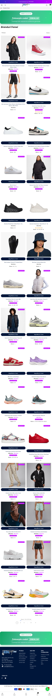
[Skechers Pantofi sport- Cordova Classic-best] (13, 128)
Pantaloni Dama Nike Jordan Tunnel (13, 493)
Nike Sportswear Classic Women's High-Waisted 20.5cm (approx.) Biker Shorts (13, 105)
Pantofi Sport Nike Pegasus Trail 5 (13, 609)
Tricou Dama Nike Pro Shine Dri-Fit (13, 531)
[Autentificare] (46, 5)
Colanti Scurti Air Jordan (39, 570)
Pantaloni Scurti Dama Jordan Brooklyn (39, 531)
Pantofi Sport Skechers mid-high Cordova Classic (38, 65)
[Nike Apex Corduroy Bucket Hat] (39, 244)
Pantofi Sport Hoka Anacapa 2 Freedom (13, 415)
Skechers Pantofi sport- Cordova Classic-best (13, 146)
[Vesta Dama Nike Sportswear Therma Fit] (39, 281)
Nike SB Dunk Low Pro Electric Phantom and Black (38, 146)
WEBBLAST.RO (44, 686)
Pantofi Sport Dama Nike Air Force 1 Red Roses (39, 454)
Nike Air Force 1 (13, 185)
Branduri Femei (6, 8)
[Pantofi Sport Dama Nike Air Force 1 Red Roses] (39, 436)
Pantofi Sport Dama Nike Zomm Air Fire (39, 338)
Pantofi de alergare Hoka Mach (38, 609)
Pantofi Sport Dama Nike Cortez (39, 106)
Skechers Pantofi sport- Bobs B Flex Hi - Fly (13, 223)
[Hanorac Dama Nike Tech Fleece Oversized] (39, 167)
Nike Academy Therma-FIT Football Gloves (13, 262)
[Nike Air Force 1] (13, 167)
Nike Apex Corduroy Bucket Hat (39, 262)
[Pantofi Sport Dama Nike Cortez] (39, 88)
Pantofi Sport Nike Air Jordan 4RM (13, 299)
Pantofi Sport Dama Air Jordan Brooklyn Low (13, 570)
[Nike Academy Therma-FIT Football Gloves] (13, 244)
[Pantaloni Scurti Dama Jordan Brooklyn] (39, 514)
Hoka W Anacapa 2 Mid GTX (39, 415)
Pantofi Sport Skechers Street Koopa (13, 451)
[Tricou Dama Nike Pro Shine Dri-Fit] (13, 514)
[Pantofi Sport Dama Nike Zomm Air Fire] (39, 320)
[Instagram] (5, 678)
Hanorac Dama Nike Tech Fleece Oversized (39, 185)
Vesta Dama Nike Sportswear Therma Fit (38, 299)
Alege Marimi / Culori (13, 62)
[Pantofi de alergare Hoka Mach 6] (39, 359)
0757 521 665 (8, 664)
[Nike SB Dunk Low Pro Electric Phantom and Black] (39, 128)
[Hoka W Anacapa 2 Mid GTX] (39, 397)
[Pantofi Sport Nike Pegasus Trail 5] (13, 591)
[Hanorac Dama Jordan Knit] (39, 475)
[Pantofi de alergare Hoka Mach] (39, 591)
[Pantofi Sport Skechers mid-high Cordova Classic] (39, 48)
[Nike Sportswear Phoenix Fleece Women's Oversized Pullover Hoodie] (13, 48)
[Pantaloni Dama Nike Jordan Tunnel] (13, 475)
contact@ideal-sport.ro (9, 666)
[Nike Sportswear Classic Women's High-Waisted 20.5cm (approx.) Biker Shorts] (13, 86)
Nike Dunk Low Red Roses (13, 376)
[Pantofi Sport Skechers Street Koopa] (13, 435)
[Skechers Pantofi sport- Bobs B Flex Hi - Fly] (13, 206)
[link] (14, 694)
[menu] (1, 5)
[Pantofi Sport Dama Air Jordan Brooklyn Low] (13, 552)
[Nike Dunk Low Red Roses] (13, 359)
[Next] (35, 623)
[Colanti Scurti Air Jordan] (39, 552)
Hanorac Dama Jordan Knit (39, 493)
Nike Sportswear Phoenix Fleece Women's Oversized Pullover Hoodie (13, 66)
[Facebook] (2, 678)
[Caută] (5, 5)
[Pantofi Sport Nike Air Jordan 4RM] (13, 281)
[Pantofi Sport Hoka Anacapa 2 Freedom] (13, 397)
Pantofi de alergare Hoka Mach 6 (39, 376)
